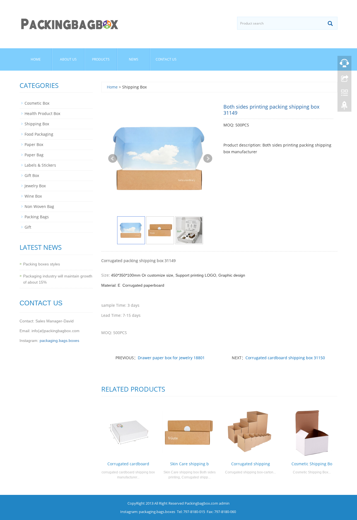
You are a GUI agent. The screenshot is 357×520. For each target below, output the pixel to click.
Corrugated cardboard (128, 463)
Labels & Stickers (40, 165)
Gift (28, 227)
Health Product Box (42, 113)
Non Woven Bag (39, 206)
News (133, 59)
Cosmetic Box (37, 103)
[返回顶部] (344, 107)
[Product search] (330, 23)
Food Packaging (39, 134)
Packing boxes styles (41, 264)
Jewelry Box (35, 185)
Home (36, 59)
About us (68, 59)
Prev (112, 158)
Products (101, 59)
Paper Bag (34, 154)
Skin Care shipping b (189, 463)
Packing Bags (37, 216)
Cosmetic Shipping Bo (311, 463)
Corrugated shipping (250, 463)
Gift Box (32, 175)
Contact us (166, 59)
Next (207, 158)
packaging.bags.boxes (59, 340)
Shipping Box (37, 123)
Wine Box (33, 196)
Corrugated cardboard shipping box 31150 (285, 357)
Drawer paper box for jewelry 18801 (171, 357)
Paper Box (34, 144)
